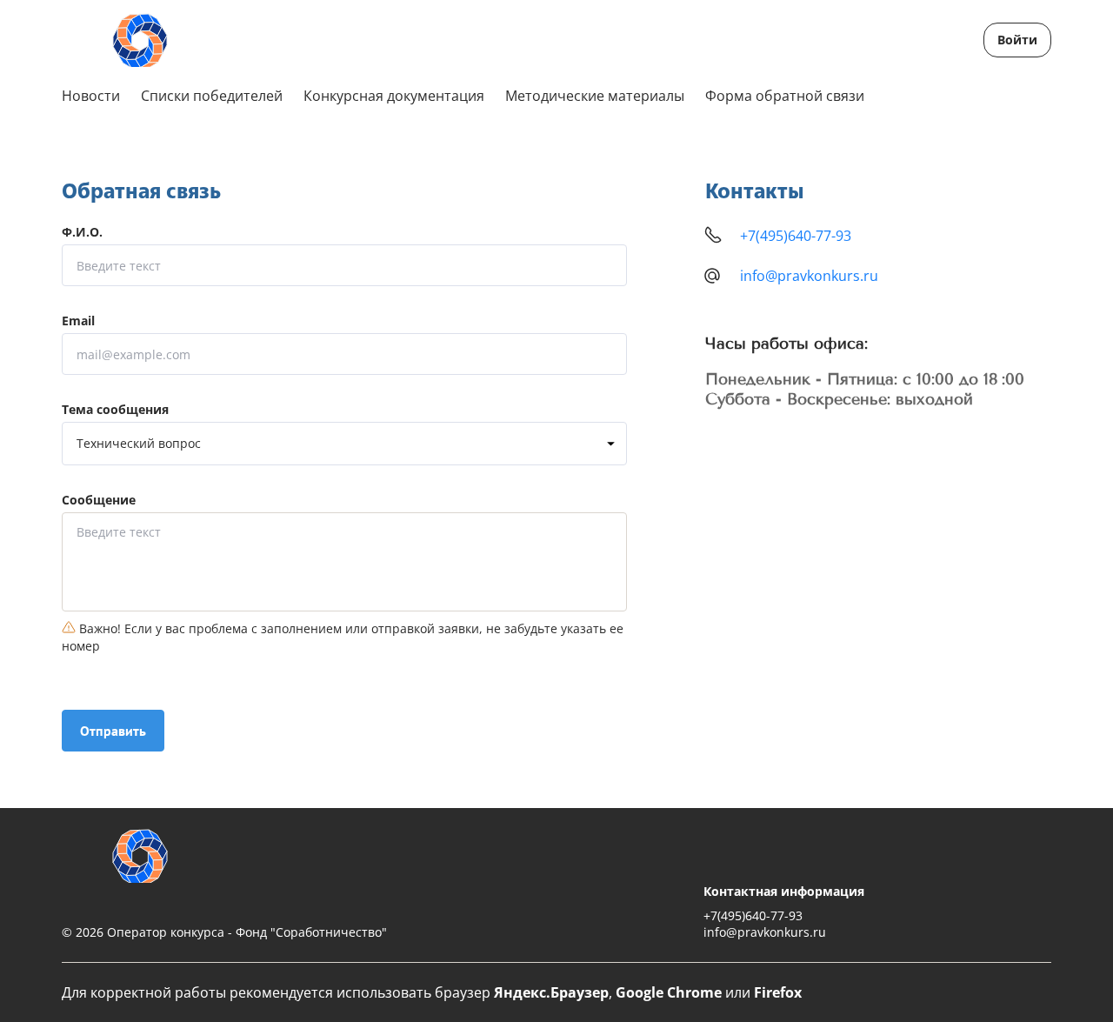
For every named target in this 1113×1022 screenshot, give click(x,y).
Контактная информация (783, 891)
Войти (1017, 39)
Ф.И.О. (82, 232)
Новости (91, 95)
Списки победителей (212, 95)
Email (78, 321)
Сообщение (99, 500)
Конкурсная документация (393, 95)
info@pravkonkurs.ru (809, 275)
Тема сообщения (115, 410)
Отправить (113, 730)
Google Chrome (669, 992)
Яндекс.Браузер (551, 992)
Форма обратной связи (784, 95)
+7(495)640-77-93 (795, 235)
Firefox (778, 992)
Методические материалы (594, 95)
